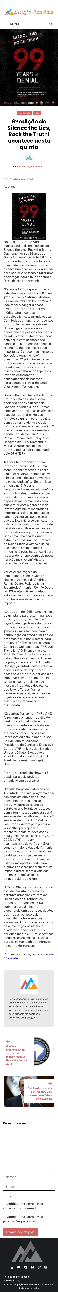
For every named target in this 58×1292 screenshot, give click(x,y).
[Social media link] (12, 1267)
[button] (51, 24)
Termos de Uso (12, 1280)
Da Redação (24, 113)
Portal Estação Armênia (29, 166)
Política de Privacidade (16, 1276)
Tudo (37, 113)
